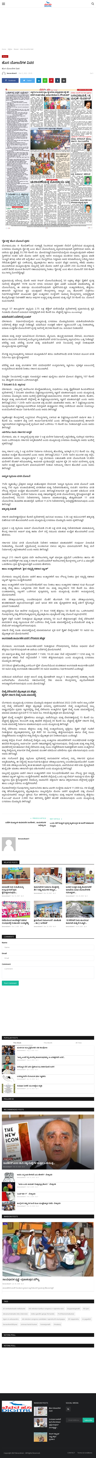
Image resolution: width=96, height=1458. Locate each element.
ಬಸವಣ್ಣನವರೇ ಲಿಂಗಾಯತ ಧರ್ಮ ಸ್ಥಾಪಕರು (31, 1076)
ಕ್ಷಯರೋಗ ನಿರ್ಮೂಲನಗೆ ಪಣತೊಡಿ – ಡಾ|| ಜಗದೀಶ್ (47, 921)
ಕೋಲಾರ (16, 49)
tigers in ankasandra (10, 1319)
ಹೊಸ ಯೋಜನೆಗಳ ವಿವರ (55, 1409)
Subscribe (88, 1420)
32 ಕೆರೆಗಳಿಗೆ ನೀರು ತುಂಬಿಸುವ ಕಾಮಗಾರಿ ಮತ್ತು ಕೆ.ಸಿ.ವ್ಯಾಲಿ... (77, 921)
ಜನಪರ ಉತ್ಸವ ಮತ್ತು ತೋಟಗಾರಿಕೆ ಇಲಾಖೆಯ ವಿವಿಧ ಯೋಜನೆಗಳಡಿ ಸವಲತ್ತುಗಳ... (78, 890)
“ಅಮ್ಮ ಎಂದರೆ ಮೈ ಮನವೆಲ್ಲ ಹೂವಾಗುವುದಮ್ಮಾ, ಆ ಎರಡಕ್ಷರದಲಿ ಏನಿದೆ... (41, 1057)
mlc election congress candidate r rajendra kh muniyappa (43, 1319)
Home (4, 49)
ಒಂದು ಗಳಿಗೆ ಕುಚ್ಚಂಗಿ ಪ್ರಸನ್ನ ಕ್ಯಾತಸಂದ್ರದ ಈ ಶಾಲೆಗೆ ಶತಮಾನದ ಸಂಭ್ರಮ (72, 824)
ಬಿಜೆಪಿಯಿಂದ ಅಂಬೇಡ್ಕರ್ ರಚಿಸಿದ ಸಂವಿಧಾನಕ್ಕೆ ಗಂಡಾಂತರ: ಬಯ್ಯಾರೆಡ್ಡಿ (15, 921)
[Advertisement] (48, 18)
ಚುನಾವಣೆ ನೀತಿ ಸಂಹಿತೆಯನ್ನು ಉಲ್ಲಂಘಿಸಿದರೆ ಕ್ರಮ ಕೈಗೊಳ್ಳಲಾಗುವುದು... (13, 890)
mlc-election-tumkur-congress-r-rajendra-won (46, 1308)
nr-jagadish (86, 1319)
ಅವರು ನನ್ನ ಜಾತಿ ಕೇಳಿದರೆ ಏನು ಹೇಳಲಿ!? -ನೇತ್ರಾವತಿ (34, 1174)
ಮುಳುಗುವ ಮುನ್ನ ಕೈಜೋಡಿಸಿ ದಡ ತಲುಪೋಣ (32, 1047)
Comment (6, 964)
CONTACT (71, 1453)
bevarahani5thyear (10, 1324)
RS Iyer (86, 1308)
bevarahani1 (12, 73)
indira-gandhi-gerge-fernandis (42, 1314)
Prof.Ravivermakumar (66, 1314)
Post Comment (10, 983)
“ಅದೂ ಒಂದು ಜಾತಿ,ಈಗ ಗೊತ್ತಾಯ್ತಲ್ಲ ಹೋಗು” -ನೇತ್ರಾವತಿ (36, 1184)
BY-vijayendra (73, 1319)
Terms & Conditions (84, 1453)
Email (4, 953)
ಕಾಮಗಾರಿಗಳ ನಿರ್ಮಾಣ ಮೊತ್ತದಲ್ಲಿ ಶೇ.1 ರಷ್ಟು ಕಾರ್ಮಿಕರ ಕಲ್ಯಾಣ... (46, 888)
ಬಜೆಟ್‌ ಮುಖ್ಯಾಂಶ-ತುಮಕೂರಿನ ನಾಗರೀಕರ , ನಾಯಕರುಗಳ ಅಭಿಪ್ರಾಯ (25, 823)
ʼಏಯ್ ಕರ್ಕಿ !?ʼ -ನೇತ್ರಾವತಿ (26, 1194)
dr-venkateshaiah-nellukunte (14, 1308)
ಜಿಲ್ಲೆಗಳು (10, 49)
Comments (9, 936)
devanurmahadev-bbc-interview (15, 1314)
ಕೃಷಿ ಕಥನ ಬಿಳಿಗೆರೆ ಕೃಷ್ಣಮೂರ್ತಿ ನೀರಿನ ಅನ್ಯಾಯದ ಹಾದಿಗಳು (30, 1279)
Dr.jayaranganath (73, 1308)
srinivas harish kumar (29, 1324)
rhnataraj (57, 1324)
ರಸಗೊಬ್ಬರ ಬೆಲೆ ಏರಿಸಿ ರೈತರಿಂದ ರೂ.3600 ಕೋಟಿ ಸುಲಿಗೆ (35, 1067)
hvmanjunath (45, 1324)
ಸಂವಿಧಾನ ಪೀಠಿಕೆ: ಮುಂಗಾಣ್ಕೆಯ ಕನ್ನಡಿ (29, 1086)
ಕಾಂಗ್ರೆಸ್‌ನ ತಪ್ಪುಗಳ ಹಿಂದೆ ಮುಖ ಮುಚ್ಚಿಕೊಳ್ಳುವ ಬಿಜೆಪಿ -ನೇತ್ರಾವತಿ (38, 1203)
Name (4, 942)
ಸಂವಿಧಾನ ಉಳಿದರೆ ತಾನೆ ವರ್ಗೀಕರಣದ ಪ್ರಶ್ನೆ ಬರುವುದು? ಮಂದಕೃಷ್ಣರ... (55, 1423)
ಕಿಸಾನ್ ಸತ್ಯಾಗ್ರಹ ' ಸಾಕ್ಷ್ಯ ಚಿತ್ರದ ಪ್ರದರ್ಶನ (54, 1436)
